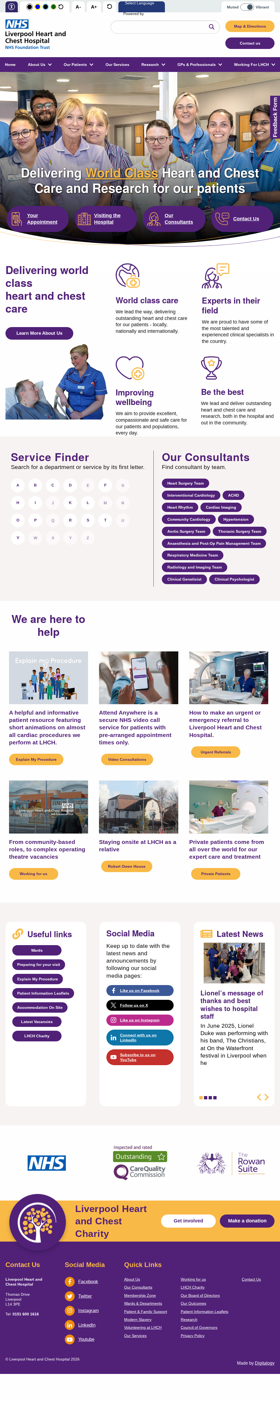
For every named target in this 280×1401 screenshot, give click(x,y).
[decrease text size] (78, 7)
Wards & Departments (143, 1303)
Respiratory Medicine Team (192, 555)
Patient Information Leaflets (43, 993)
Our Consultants (179, 219)
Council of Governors (199, 1327)
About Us (36, 64)
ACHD (233, 495)
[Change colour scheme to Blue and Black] (45, 7)
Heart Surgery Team (185, 483)
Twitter (85, 1296)
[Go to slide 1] (201, 1097)
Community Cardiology (188, 519)
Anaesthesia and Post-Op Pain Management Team (214, 543)
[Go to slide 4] (215, 1097)
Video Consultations (127, 759)
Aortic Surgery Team (186, 531)
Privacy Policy (193, 1335)
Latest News (240, 933)
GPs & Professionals (196, 64)
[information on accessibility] (11, 7)
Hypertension (236, 519)
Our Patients (75, 64)
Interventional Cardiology (191, 495)
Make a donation (247, 1221)
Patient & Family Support (145, 1311)
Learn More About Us (39, 333)
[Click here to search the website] (211, 27)
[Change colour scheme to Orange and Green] (53, 7)
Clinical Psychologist (234, 579)
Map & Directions (250, 26)
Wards (37, 950)
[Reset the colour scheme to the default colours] (61, 7)
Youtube (86, 1339)
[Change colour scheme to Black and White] (29, 7)
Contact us (250, 43)
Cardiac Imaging (221, 507)
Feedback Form (275, 117)
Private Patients (216, 874)
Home (10, 64)
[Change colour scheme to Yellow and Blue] (38, 7)
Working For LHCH (251, 64)
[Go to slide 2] (205, 1097)
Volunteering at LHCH (143, 1327)
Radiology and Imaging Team (194, 567)
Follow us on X (134, 1005)
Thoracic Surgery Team (239, 531)
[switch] (249, 5)
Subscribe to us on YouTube (138, 1057)
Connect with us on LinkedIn (138, 1037)
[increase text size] (94, 7)
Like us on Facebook (139, 990)
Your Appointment (42, 219)
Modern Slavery (137, 1319)
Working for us (33, 874)
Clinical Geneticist (184, 579)
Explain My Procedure (36, 759)
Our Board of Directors (200, 1295)
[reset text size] (109, 7)
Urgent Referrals (216, 752)
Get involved (188, 1221)
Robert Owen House (126, 866)
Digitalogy (265, 1363)
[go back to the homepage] (35, 35)
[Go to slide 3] (210, 1097)
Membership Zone (140, 1295)
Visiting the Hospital (107, 219)
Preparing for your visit (38, 964)
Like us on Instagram (139, 1020)
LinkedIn (86, 1325)
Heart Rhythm (180, 507)
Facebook (88, 1281)
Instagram (88, 1310)
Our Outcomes (193, 1303)
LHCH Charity (36, 1036)
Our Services (117, 64)
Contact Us (246, 219)
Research (150, 64)
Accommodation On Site (40, 1007)
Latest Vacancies (37, 1022)
